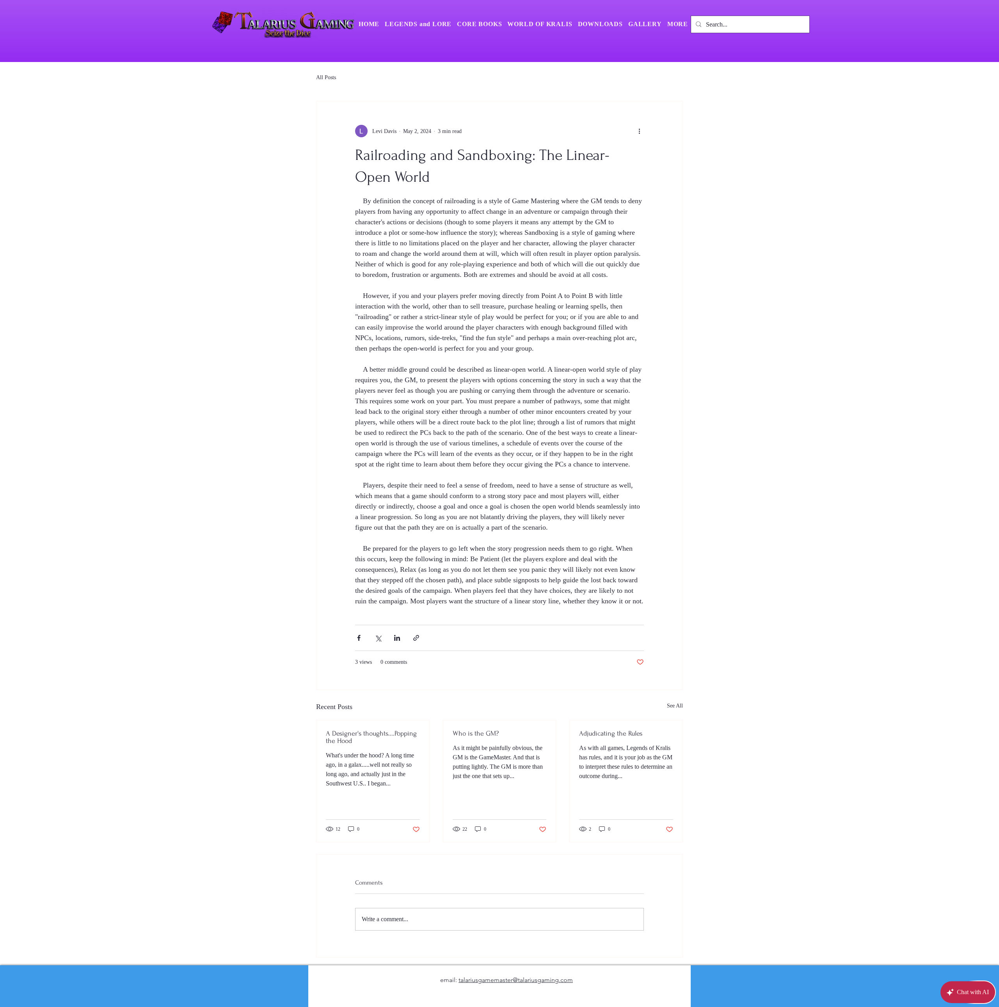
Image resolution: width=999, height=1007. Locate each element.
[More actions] (639, 131)
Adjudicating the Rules (610, 733)
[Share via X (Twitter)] (378, 638)
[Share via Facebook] (359, 638)
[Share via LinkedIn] (397, 638)
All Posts (326, 77)
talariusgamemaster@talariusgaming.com (516, 980)
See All (675, 706)
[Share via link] (416, 638)
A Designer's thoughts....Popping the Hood (371, 737)
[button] (678, 24)
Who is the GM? (476, 733)
